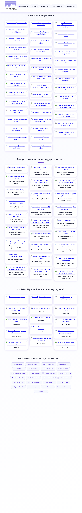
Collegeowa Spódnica (18, 387)
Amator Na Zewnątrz (48, 368)
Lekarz (41, 391)
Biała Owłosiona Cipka (48, 364)
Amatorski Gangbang (33, 377)
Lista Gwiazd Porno (58, 6)
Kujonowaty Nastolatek (63, 387)
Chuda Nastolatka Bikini (34, 382)
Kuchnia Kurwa (48, 387)
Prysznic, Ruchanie (63, 368)
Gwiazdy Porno (45, 6)
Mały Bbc (19, 368)
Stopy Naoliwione (50, 373)
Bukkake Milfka (64, 382)
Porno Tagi (34, 6)
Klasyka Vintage (18, 364)
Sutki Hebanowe (36, 373)
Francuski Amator (18, 382)
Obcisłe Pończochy (64, 364)
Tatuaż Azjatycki (65, 377)
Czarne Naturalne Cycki (50, 377)
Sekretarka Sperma (34, 387)
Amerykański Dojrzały (17, 377)
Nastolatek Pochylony (32, 364)
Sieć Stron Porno (71, 6)
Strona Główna (24, 6)
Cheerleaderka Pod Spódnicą (19, 373)
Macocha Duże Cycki (65, 373)
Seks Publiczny (33, 368)
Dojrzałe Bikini (49, 382)
